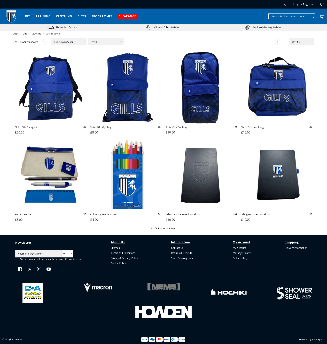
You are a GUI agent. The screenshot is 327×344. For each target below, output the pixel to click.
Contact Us (177, 247)
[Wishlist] (322, 4)
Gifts (24, 33)
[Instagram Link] (39, 269)
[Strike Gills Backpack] (50, 88)
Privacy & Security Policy (124, 258)
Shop (15, 33)
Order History (240, 258)
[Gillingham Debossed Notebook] (201, 175)
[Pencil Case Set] (50, 175)
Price (94, 41)
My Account (239, 247)
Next (277, 42)
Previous (45, 42)
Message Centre (242, 253)
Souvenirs (36, 33)
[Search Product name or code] (312, 16)
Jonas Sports (318, 339)
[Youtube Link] (48, 269)
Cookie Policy (118, 263)
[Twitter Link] (29, 269)
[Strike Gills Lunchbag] (276, 88)
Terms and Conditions (123, 253)
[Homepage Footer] (32, 292)
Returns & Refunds (181, 253)
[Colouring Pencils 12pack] (126, 175)
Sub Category (63, 41)
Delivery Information (296, 247)
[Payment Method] (155, 339)
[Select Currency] (284, 4)
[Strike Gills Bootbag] (201, 88)
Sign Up (67, 253)
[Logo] (11, 16)
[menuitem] (69, 41)
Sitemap (115, 247)
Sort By (296, 41)
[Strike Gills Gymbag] (126, 88)
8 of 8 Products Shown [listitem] (25, 42)
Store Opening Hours (182, 258)
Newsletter (23, 242)
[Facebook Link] (20, 269)
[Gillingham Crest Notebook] (276, 175)
